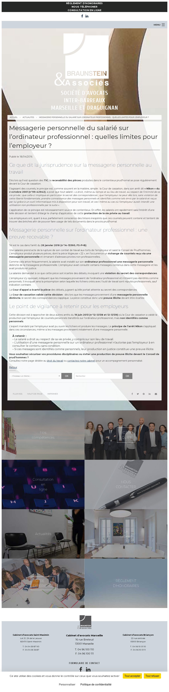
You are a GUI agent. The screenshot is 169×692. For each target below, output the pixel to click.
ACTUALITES (28, 117)
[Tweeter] (137, 393)
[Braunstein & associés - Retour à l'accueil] (84, 60)
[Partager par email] (155, 393)
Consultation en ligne (84, 10)
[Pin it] (143, 393)
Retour (13, 367)
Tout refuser (152, 676)
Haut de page (35, 394)
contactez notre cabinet (81, 360)
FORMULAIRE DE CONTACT (84, 663)
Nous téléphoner (84, 6)
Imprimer (53, 394)
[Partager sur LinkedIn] (149, 393)
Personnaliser (67, 684)
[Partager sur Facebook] (132, 393)
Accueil (13, 117)
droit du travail (55, 360)
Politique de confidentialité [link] (95, 684)
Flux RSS (17, 394)
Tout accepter (132, 676)
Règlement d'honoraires (84, 3)
